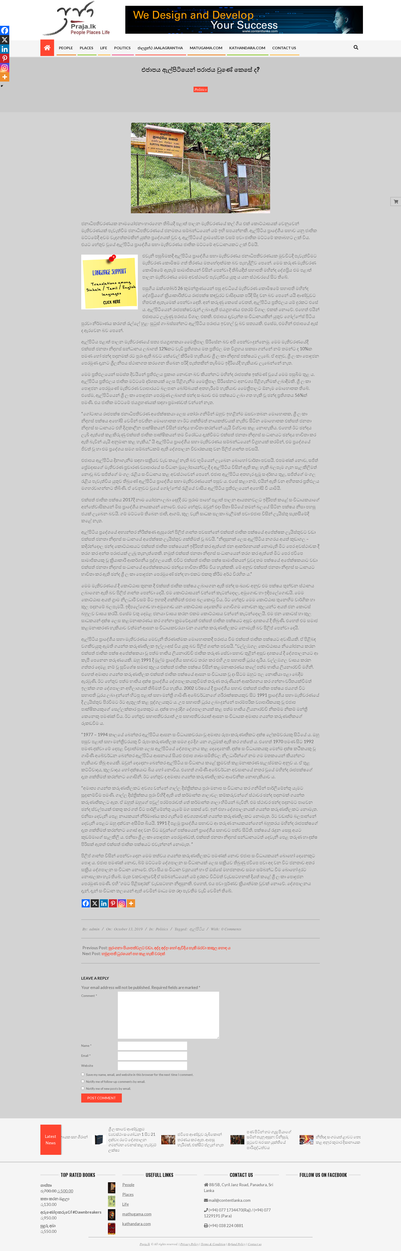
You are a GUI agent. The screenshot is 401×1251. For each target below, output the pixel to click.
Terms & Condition (213, 1244)
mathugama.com (137, 1214)
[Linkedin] (104, 903)
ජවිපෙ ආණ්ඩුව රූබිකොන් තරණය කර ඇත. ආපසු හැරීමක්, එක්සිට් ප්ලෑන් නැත (167, 1139)
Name (86, 1045)
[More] (131, 903)
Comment (89, 996)
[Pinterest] (113, 903)
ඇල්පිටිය (196, 929)
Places (128, 1194)
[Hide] (2, 86)
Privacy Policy (189, 1244)
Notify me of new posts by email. (108, 1088)
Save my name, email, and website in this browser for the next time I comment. (140, 1075)
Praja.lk (145, 1244)
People (128, 1184)
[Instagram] (122, 903)
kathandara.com (136, 1223)
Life (125, 1204)
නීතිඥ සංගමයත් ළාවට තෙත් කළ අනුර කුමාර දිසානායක (305, 1139)
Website (87, 1065)
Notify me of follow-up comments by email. (115, 1082)
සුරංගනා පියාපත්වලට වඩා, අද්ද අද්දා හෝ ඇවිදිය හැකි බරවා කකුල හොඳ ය (169, 947)
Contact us (255, 1244)
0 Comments (231, 929)
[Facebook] (86, 903)
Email (86, 1055)
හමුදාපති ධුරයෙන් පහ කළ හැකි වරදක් (133, 953)
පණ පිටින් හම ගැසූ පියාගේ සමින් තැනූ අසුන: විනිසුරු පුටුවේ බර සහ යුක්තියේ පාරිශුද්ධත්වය (235, 1139)
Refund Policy (237, 1244)
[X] (95, 903)
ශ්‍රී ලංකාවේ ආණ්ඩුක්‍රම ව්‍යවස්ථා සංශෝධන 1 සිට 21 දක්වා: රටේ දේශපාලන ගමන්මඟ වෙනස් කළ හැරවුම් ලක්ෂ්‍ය (99, 1139)
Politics (200, 89)
